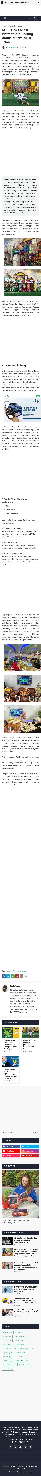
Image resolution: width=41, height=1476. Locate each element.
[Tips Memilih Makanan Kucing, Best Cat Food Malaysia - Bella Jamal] (7, 1312)
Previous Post (8, 1132)
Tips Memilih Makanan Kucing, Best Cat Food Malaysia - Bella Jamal (26, 1312)
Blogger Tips (21, 1332)
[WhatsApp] (13, 976)
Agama (7, 1332)
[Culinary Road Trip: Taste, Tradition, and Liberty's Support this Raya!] (10, 1032)
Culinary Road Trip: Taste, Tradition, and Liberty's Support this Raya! (10, 1044)
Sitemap (19, 1472)
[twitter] (15, 1447)
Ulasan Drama (21, 1361)
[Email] (21, 976)
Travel (7, 1361)
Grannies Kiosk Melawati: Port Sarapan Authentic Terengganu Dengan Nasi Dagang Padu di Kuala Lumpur (18, 2)
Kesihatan (22, 1344)
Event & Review (21, 1336)
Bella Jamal (15, 986)
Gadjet (7, 1340)
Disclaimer (28, 1472)
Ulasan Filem (9, 1365)
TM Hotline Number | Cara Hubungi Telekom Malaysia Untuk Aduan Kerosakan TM (25, 1300)
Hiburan (19, 1340)
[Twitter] (8, 976)
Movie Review (26, 1348)
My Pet (7, 1353)
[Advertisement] (20, 152)
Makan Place (9, 1348)
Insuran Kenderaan (15, 26)
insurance (7, 1369)
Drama (7, 1336)
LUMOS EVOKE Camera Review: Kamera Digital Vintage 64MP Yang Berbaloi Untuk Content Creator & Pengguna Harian (26, 1252)
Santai (24, 971)
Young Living (24, 1365)
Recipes (20, 1353)
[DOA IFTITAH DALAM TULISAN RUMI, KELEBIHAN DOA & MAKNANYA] (7, 1289)
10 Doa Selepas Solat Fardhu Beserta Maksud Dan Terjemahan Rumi (25, 1240)
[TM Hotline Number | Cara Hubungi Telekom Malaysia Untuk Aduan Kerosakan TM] (7, 1301)
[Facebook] (4, 976)
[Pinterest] (17, 976)
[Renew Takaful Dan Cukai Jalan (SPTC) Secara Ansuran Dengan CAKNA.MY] (10, 1061)
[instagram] (25, 1447)
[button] (35, 2)
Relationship (8, 1357)
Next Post (34, 1132)
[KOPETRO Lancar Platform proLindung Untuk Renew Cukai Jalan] (30, 1032)
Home (4, 26)
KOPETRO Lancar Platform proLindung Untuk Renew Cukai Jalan (30, 1044)
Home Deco (8, 1344)
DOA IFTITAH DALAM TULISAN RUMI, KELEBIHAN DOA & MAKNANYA (26, 1289)
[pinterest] (30, 1447)
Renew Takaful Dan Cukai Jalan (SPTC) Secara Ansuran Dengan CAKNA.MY (10, 1074)
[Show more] (26, 976)
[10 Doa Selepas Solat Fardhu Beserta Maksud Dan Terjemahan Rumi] (7, 1241)
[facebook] (10, 1447)
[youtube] (20, 1447)
